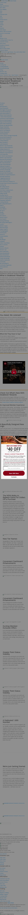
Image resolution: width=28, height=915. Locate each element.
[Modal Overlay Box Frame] (14, 457)
